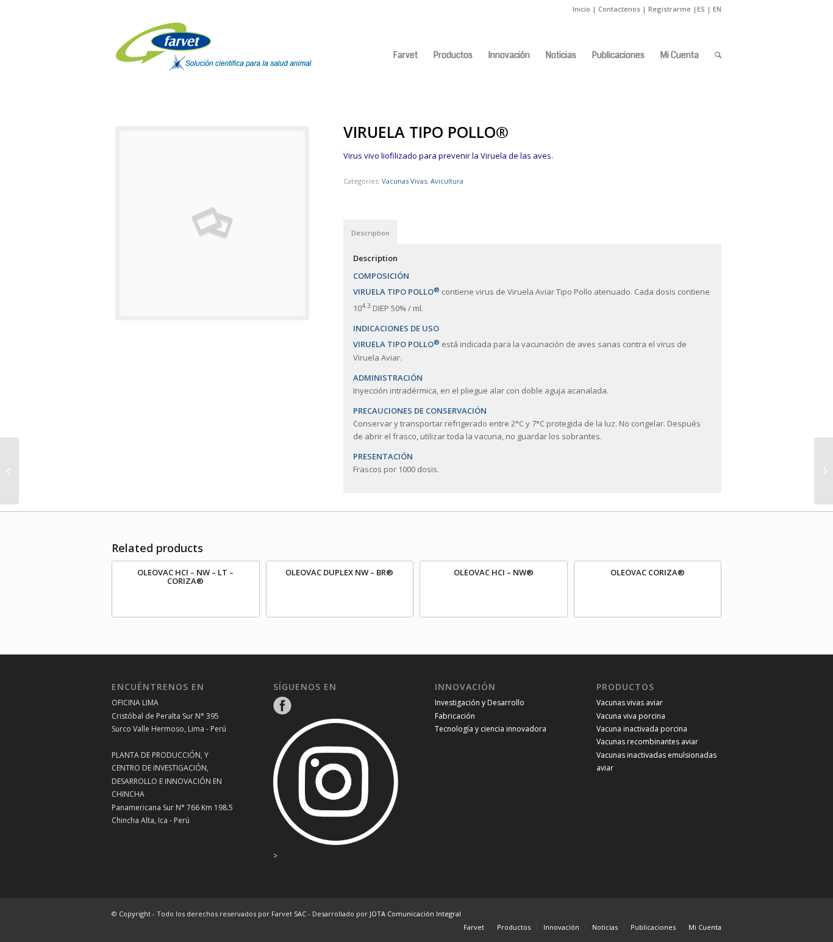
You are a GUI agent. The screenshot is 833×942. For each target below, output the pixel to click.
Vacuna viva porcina (630, 716)
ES (701, 8)
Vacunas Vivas (404, 180)
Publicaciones (653, 927)
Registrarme (669, 8)
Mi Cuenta (704, 927)
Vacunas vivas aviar (629, 702)
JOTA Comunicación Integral (415, 913)
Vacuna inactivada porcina (641, 729)
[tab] (370, 232)
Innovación (561, 927)
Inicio (581, 8)
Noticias (605, 927)
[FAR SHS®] (9, 471)
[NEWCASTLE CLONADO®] (823, 471)
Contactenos (619, 8)
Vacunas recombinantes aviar (647, 741)
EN (717, 8)
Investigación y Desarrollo (479, 702)
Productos (514, 927)
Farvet (473, 927)
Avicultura (447, 180)
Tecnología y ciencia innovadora (490, 729)
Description (370, 232)
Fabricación (455, 716)
